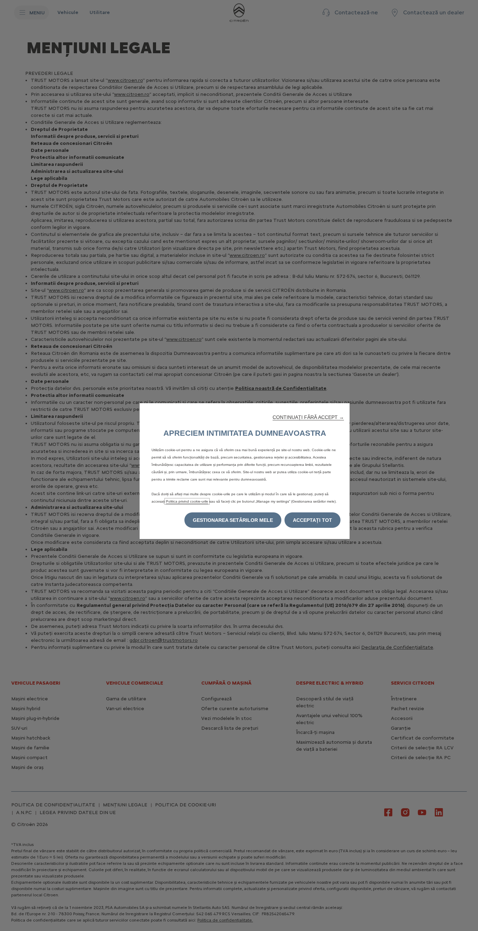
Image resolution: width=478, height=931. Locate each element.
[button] (308, 417)
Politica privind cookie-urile (187, 501)
